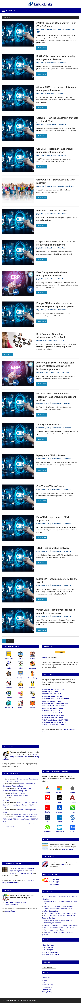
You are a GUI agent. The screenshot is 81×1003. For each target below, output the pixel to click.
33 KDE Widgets (47, 950)
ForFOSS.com (47, 987)
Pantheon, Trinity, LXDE (50, 954)
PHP (31, 873)
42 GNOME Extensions (50, 952)
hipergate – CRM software (50, 455)
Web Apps (62, 62)
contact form (10, 911)
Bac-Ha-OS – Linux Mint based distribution (59, 906)
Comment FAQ (47, 985)
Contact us (46, 978)
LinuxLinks (32, 1000)
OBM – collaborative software (53, 547)
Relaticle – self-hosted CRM (51, 210)
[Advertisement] (20, 728)
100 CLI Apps (54, 884)
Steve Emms (51, 29)
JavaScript (25, 873)
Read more (42, 48)
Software (66, 403)
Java (30, 871)
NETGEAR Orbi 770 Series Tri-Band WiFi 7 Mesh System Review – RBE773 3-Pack (20, 805)
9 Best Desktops (48, 945)
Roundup (68, 29)
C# (19, 873)
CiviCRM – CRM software (50, 486)
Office (62, 340)
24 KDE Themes (47, 947)
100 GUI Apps (54, 879)
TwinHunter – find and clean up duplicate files (60, 913)
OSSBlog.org (46, 989)
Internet (61, 29)
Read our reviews (68, 849)
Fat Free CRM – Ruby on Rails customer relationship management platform (56, 396)
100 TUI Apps (54, 882)
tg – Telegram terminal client (54, 930)
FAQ (43, 982)
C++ (16, 873)
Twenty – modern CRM (49, 424)
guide (62, 864)
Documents (62, 186)
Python (11, 873)
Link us (44, 980)
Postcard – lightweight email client (24, 814)
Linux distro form (11, 905)
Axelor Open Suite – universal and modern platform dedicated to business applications (55, 366)
